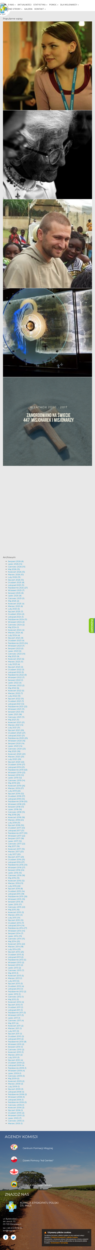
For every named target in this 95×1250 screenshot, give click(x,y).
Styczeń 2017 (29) (16, 857)
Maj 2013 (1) (13, 973)
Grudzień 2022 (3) (16, 669)
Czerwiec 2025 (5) (16, 598)
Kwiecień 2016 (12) (16, 880)
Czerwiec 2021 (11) (16, 717)
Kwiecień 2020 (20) (17, 754)
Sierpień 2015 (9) (15, 902)
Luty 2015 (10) (14, 917)
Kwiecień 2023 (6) (16, 659)
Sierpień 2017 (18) (16, 838)
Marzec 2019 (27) (16, 788)
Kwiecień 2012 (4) (16, 1002)
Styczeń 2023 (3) (15, 667)
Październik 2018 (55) (17, 801)
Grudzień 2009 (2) (16, 1063)
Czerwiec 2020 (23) (17, 749)
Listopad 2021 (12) (16, 704)
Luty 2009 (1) (14, 1086)
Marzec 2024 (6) (15, 632)
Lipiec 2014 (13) (15, 936)
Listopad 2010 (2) (16, 1039)
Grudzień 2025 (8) (16, 582)
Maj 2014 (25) (14, 941)
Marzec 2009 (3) (15, 1084)
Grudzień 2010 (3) (16, 1036)
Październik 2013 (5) (17, 960)
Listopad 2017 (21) (16, 830)
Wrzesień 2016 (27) (16, 867)
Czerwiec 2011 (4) (16, 1020)
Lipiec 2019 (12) (15, 778)
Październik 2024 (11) (17, 619)
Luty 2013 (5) (13, 981)
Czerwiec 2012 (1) (16, 997)
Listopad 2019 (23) (16, 767)
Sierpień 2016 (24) (16, 870)
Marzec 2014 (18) (16, 946)
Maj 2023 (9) (13, 656)
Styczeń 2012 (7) (15, 1005)
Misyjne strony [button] (12, 9)
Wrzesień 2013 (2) (16, 962)
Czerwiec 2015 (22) (16, 907)
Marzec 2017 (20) (16, 851)
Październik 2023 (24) (18, 643)
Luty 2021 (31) (14, 727)
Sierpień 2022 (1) (15, 680)
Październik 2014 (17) (17, 928)
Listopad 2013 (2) (16, 957)
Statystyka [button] (39, 4)
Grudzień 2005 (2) (16, 1113)
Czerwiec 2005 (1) (16, 1121)
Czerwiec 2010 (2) (16, 1049)
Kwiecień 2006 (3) (16, 1107)
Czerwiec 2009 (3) (16, 1076)
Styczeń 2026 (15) (16, 580)
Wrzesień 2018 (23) (16, 804)
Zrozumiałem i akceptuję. (59, 1243)
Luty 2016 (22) (14, 886)
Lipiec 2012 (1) (14, 994)
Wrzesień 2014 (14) (16, 931)
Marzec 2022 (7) (15, 693)
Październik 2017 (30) (17, 833)
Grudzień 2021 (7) (16, 701)
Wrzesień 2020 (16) (16, 741)
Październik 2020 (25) (18, 738)
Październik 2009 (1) (17, 1068)
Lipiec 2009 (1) (14, 1073)
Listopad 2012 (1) (15, 989)
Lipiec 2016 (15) (15, 873)
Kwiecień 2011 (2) (16, 1026)
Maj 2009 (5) (13, 1078)
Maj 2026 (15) (14, 569)
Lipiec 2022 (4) (15, 683)
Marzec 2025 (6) (15, 606)
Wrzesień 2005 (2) (16, 1115)
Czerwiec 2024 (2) (16, 625)
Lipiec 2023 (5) (14, 651)
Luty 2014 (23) (14, 949)
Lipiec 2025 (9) (15, 595)
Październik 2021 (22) (17, 706)
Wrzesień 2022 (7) (16, 677)
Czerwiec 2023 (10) (16, 654)
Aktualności (24, 4)
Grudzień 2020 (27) (16, 733)
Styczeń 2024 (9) (15, 638)
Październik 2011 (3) (17, 1012)
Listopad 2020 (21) (16, 735)
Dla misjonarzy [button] (68, 4)
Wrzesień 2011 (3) (16, 1015)
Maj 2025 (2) (13, 601)
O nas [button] (11, 4)
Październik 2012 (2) (17, 991)
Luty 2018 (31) (14, 822)
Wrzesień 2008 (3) (16, 1097)
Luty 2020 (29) (14, 759)
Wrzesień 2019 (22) (16, 772)
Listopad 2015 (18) (16, 894)
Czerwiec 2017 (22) (16, 844)
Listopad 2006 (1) (16, 1099)
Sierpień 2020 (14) (16, 743)
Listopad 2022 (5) (16, 672)
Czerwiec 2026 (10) (16, 567)
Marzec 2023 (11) (15, 661)
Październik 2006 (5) (17, 1102)
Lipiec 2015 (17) (15, 904)
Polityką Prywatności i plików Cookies (64, 1237)
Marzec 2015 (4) (15, 915)
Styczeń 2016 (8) (15, 888)
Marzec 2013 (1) (15, 978)
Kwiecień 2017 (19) (16, 849)
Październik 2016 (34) (17, 865)
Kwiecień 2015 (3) (16, 912)
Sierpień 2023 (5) (16, 648)
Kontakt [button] (39, 9)
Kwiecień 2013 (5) (16, 975)
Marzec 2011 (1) (15, 1028)
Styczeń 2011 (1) (15, 1033)
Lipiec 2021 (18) (15, 714)
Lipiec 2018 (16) (15, 809)
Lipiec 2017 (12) (15, 841)
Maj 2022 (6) (13, 688)
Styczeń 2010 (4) (15, 1060)
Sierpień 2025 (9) (16, 593)
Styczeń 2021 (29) (16, 730)
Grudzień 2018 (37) (16, 796)
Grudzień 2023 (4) (16, 640)
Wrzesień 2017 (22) (16, 836)
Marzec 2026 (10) (16, 574)
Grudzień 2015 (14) (16, 891)
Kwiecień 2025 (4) (16, 603)
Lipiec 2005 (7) (15, 1118)
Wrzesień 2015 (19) (16, 899)
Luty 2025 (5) (14, 609)
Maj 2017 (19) (14, 846)
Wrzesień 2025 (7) (16, 590)
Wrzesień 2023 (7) (16, 646)
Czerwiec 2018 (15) (16, 812)
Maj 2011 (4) (13, 1023)
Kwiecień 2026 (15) (16, 572)
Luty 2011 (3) (13, 1031)
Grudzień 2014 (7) (16, 923)
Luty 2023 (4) (14, 664)
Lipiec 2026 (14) (15, 564)
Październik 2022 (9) (17, 675)
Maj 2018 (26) (14, 814)
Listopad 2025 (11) (16, 585)
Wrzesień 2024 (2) (16, 622)
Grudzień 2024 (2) (16, 614)
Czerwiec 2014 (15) (16, 939)
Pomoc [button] (53, 4)
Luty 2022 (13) (14, 696)
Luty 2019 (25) (14, 791)
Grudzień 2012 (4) (16, 986)
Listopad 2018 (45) (16, 799)
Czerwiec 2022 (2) (16, 685)
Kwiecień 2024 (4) (16, 630)
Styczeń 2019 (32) (16, 793)
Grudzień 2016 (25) (16, 859)
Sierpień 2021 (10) (16, 712)
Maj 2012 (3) (13, 999)
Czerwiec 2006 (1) (16, 1105)
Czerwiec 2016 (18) (16, 875)
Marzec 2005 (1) (15, 1123)
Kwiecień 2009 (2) (16, 1081)
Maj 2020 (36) (14, 751)
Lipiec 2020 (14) (15, 746)
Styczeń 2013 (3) (15, 983)
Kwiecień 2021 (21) (16, 722)
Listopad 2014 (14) (16, 925)
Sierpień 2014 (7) (15, 933)
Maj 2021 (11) (13, 719)
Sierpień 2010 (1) (15, 1047)
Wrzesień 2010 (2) (16, 1044)
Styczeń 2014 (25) (16, 952)
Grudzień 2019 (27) (16, 764)
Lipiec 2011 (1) (14, 1018)
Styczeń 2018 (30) (16, 825)
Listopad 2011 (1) (15, 1010)
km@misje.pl (9, 1230)
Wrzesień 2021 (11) (16, 709)
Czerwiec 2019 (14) (16, 780)
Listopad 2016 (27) (16, 862)
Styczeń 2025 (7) (15, 611)
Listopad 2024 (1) (16, 617)
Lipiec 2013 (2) (14, 968)
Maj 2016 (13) (14, 878)
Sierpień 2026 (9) (16, 561)
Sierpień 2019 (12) (16, 775)
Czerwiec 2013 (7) (16, 970)
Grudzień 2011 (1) (15, 1007)
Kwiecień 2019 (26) (16, 786)
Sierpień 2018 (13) (16, 807)
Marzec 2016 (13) (15, 883)
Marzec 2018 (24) (16, 820)
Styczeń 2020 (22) (16, 762)
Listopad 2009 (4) (16, 1065)
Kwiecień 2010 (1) (16, 1052)
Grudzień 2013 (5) (16, 954)
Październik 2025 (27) (18, 588)
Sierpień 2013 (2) (15, 965)
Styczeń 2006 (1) (15, 1110)
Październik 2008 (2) (17, 1094)
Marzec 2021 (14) (15, 725)
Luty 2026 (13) (14, 577)
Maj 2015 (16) (14, 909)
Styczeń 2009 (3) (15, 1089)
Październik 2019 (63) (17, 770)
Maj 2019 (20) (14, 783)
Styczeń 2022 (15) (16, 698)
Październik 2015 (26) (17, 896)
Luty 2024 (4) (14, 635)
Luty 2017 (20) (14, 854)
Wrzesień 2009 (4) (16, 1070)
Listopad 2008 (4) (16, 1092)
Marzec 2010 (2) (15, 1055)
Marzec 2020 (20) (16, 756)
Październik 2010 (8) (17, 1041)
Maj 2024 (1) (13, 627)
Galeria (28, 9)
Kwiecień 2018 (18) (16, 817)
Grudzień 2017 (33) (16, 828)
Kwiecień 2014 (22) (16, 944)
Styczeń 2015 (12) (16, 920)
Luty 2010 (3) (14, 1057)
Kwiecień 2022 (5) (16, 690)
